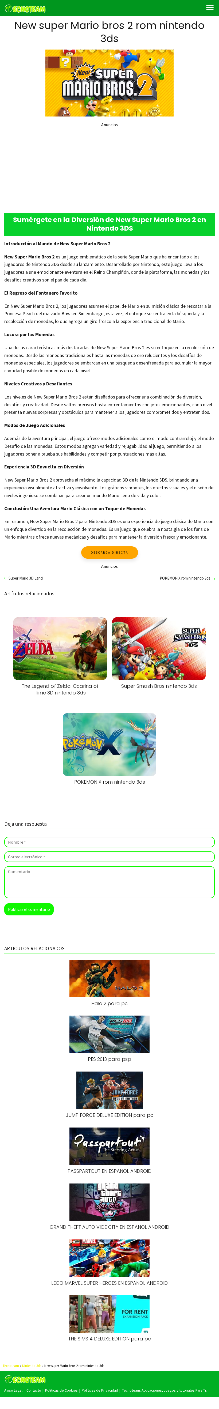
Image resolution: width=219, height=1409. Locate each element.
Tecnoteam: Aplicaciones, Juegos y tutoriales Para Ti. (164, 1390)
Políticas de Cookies (61, 1390)
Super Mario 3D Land (26, 578)
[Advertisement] (109, 164)
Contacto (33, 1390)
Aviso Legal (13, 1390)
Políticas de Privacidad (100, 1390)
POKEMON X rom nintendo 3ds (185, 578)
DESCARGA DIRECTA (109, 552)
